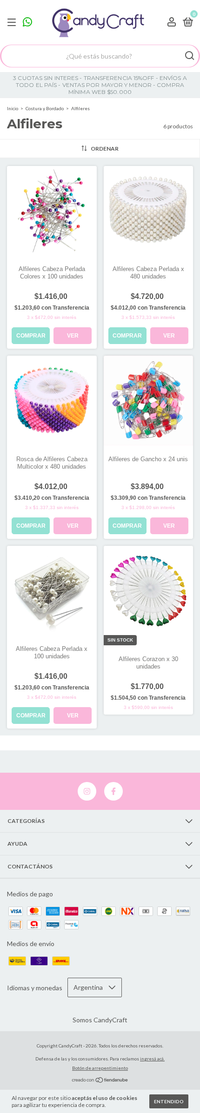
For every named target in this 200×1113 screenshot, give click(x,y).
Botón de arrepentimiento (100, 1068)
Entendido (169, 1101)
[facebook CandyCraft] (113, 791)
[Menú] (13, 22)
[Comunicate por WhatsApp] (27, 23)
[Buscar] (189, 55)
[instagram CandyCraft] (87, 791)
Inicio (12, 108)
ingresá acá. (152, 1058)
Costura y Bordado (45, 108)
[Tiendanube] (100, 1081)
